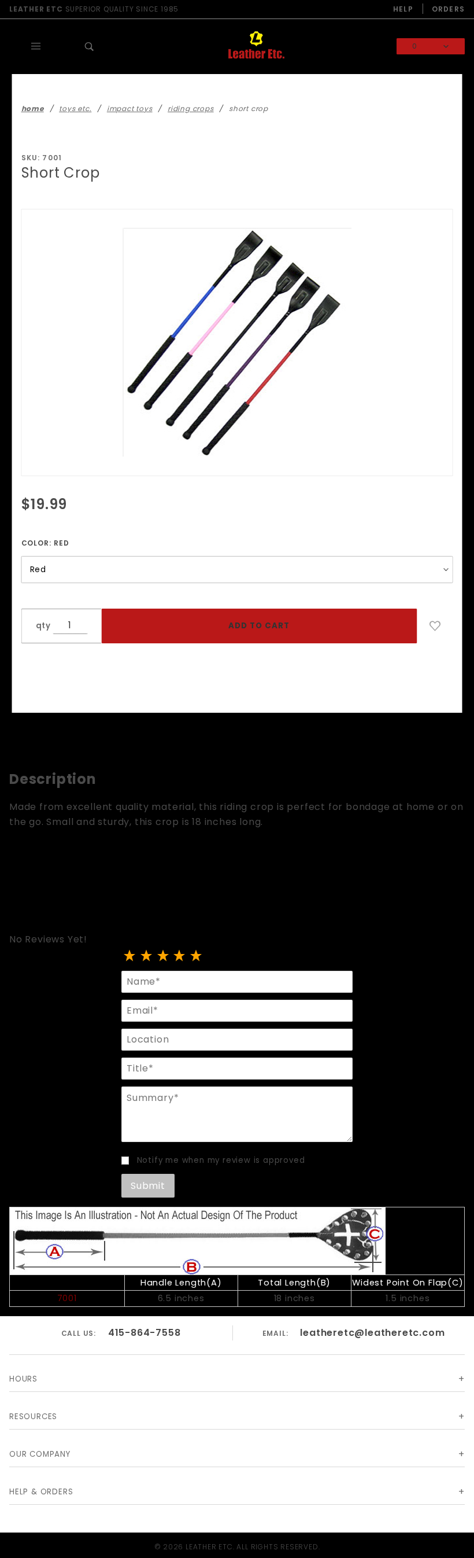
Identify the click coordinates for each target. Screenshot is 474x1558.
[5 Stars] (196, 956)
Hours (23, 1378)
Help (403, 9)
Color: (45, 543)
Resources (33, 1416)
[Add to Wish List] (435, 626)
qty (43, 625)
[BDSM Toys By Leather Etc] (256, 46)
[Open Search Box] (90, 46)
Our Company (40, 1454)
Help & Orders (41, 1491)
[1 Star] (129, 956)
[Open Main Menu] (36, 46)
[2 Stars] (146, 956)
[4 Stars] (179, 956)
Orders (448, 9)
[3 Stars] (163, 956)
